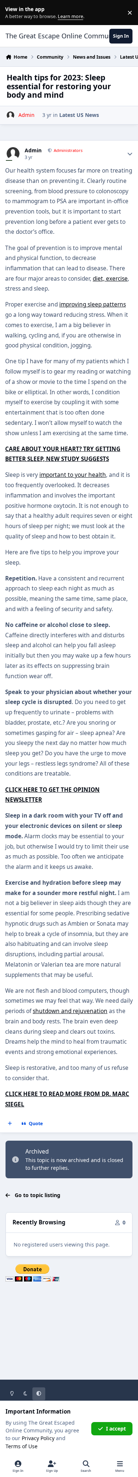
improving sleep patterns (92, 304)
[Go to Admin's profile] (10, 115)
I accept (116, 1428)
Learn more (14, 12)
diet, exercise (110, 278)
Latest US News (79, 114)
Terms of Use (22, 1446)
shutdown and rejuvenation (70, 1011)
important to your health (72, 475)
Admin (33, 150)
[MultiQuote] (10, 1124)
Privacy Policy (38, 1438)
